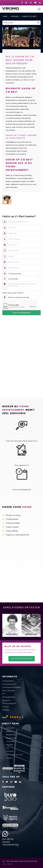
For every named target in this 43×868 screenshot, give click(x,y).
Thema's (9, 758)
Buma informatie (8, 690)
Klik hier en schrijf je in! (21, 658)
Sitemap (5, 710)
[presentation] (4, 625)
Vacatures (6, 700)
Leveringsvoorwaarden (11, 687)
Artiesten (10, 728)
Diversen (9, 744)
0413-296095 (7, 864)
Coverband (10, 741)
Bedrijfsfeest (11, 734)
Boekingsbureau (8, 697)
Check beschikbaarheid (21, 312)
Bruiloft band (11, 738)
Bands (8, 731)
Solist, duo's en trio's (14, 754)
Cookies (5, 706)
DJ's (7, 748)
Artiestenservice (9, 684)
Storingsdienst (8, 681)
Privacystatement (9, 703)
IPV (3, 694)
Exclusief (9, 751)
